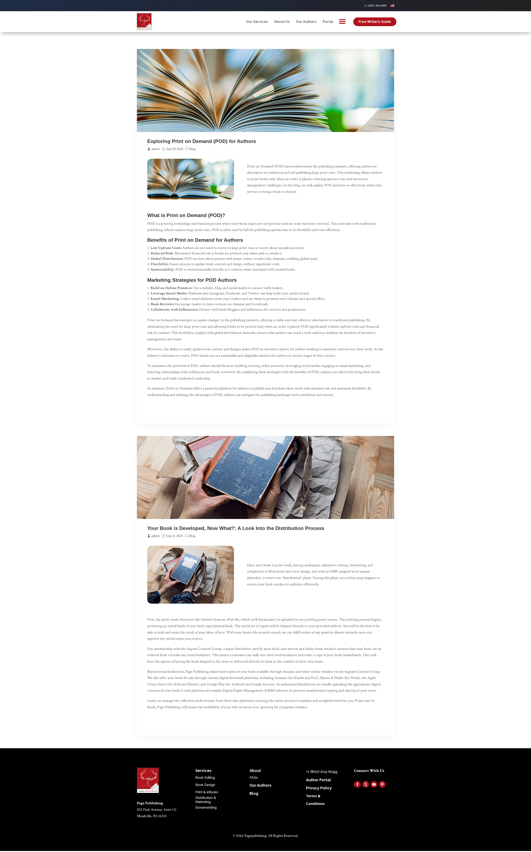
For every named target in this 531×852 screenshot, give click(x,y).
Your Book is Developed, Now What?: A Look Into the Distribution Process (235, 528)
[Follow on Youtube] (374, 784)
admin (155, 149)
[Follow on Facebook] (357, 784)
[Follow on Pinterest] (382, 784)
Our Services (257, 22)
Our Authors (306, 22)
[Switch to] (392, 5)
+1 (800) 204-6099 (375, 5)
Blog (192, 149)
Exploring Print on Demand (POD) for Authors (201, 141)
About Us (282, 22)
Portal (328, 22)
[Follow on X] (365, 784)
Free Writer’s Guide (375, 22)
